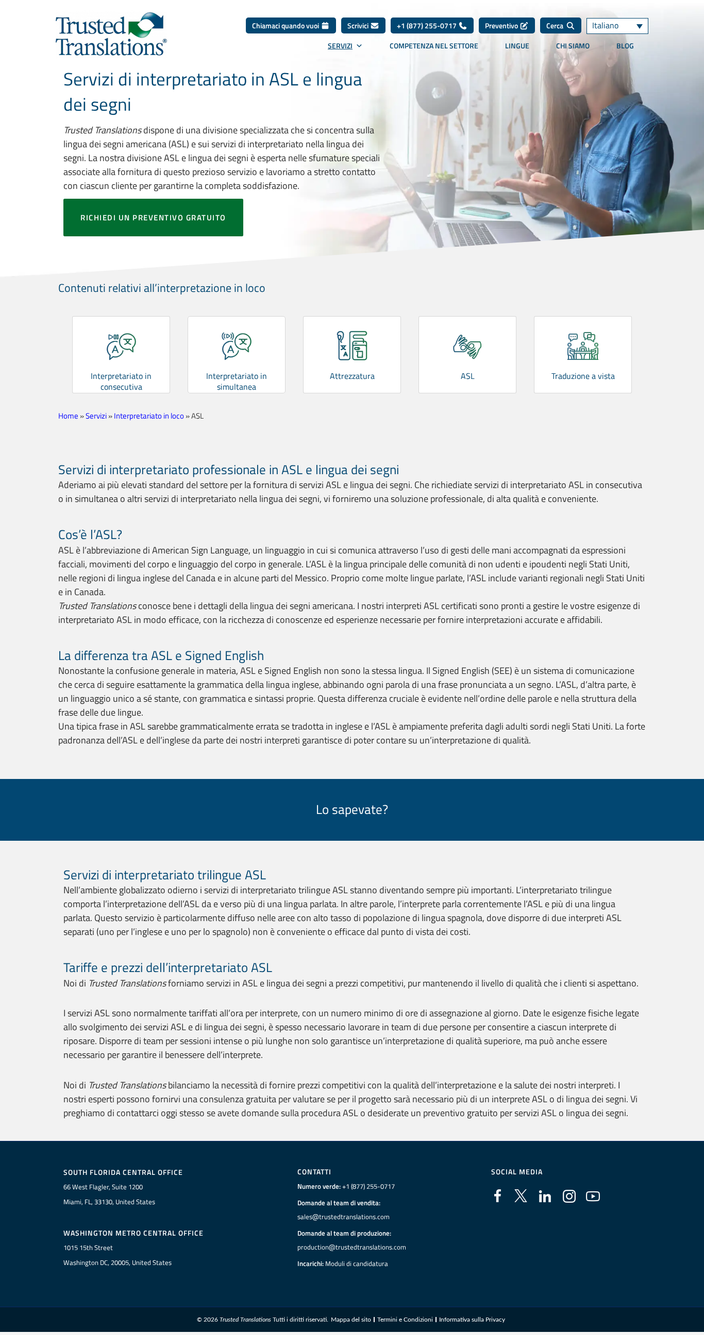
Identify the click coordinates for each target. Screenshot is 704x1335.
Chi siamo (573, 46)
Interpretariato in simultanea (236, 381)
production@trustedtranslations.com (351, 1247)
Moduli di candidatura (356, 1263)
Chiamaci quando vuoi (286, 25)
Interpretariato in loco (149, 416)
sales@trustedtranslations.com (343, 1216)
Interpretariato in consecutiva (121, 381)
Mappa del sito (351, 1319)
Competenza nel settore (434, 46)
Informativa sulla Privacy (472, 1319)
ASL (468, 376)
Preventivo (502, 25)
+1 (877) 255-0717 (427, 25)
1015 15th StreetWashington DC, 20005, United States (117, 1255)
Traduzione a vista (583, 376)
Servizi (340, 46)
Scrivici (358, 25)
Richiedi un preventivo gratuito (153, 217)
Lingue (517, 46)
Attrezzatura (352, 376)
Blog (625, 46)
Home (68, 416)
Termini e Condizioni (405, 1319)
